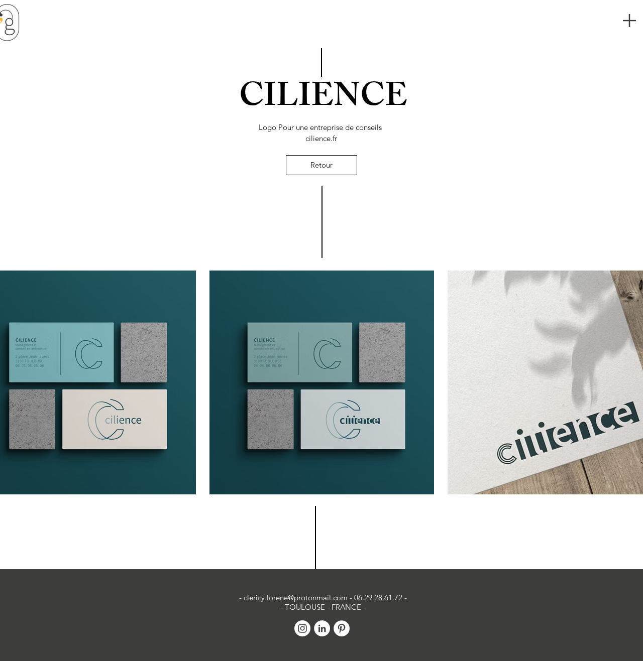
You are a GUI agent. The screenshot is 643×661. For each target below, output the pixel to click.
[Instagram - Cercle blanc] (302, 628)
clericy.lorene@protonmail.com (296, 597)
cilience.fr (321, 138)
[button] (629, 21)
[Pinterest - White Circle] (342, 628)
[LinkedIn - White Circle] (322, 628)
